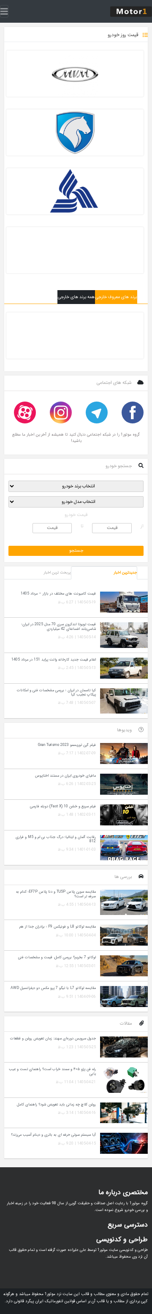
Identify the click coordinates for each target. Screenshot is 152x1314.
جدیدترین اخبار (125, 573)
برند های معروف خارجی (116, 296)
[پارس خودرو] (75, 191)
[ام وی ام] (75, 73)
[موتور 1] (131, 11)
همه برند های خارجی (76, 296)
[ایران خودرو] (75, 132)
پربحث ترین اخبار (57, 573)
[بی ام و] (75, 335)
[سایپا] (75, 250)
